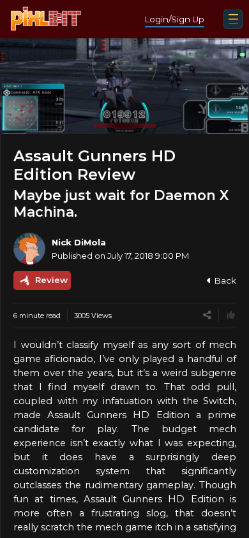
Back (225, 280)
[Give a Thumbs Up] (230, 315)
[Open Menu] (233, 19)
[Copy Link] (207, 315)
